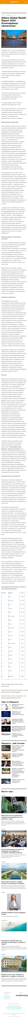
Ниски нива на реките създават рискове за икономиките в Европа (12, 882)
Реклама (23, 1013)
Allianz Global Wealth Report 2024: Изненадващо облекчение (13, 21)
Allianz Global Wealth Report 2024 (11, 698)
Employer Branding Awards (14, 1006)
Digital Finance (7, 996)
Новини (3, 795)
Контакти (14, 1014)
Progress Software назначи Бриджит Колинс (13, 913)
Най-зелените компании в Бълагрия (14, 1007)
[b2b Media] (14, 2)
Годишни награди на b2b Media (14, 1008)
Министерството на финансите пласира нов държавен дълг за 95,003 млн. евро (12, 817)
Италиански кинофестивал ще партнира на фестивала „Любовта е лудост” (13, 942)
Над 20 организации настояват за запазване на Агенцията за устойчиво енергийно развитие (12, 851)
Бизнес (3, 829)
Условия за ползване (10, 1013)
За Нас (4, 1013)
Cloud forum (7, 997)
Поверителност (18, 1013)
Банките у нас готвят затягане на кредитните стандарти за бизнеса (12, 975)
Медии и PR (4, 920)
